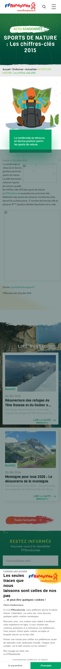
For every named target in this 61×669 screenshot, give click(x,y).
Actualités (30, 69)
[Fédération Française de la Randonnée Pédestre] (20, 6)
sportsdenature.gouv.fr (22, 287)
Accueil (7, 69)
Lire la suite (42, 420)
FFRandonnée (13, 193)
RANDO (10, 389)
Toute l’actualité (25, 520)
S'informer (17, 69)
